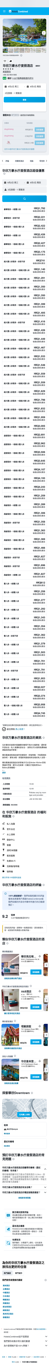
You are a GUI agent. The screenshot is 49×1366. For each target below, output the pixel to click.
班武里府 (37, 1357)
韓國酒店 (6, 1299)
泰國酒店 (6, 1317)
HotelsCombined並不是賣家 (16, 1336)
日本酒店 (6, 1296)
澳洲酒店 (6, 1285)
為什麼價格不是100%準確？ (16, 1345)
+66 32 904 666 (10, 74)
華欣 (13, 1362)
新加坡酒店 (7, 1306)
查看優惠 (35, 972)
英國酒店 (6, 1303)
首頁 (3, 1357)
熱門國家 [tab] (7, 1273)
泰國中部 (22, 1357)
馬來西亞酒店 (8, 1313)
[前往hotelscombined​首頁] (18, 11)
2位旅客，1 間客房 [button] (13, 93)
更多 (4, 772)
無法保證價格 (40, 1329)
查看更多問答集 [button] (24, 1197)
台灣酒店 (6, 1289)
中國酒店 (6, 1292)
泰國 (9, 1357)
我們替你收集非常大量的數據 (17, 1341)
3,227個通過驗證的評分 (22, 78)
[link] (13, 978)
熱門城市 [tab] (18, 1273)
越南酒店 (6, 1310)
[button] (4, 11)
